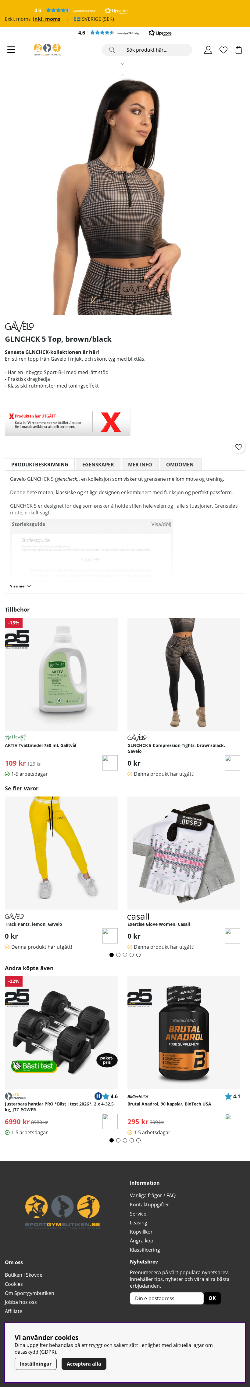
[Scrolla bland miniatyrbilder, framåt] (122, 63)
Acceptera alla (84, 1363)
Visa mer (18, 586)
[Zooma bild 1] (122, 192)
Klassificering (145, 1250)
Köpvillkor (141, 1232)
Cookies (14, 1284)
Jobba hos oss (21, 1302)
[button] (81, 10)
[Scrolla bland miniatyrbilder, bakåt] (122, 75)
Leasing (138, 1223)
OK (212, 1298)
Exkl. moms (18, 19)
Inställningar (36, 1363)
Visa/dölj (161, 524)
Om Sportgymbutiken (29, 1293)
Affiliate (13, 1311)
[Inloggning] (208, 49)
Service (138, 1214)
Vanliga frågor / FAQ (153, 1195)
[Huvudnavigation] (11, 50)
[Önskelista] (223, 49)
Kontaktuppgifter (149, 1204)
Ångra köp (141, 1241)
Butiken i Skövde (23, 1275)
